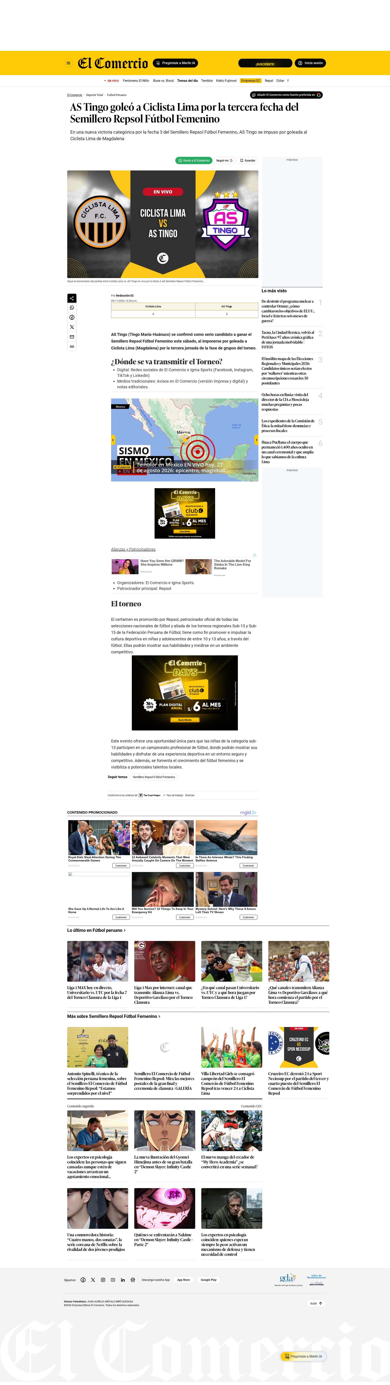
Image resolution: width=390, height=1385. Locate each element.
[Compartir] (71, 298)
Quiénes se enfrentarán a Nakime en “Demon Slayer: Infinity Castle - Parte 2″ (163, 1239)
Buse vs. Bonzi (163, 81)
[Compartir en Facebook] (71, 317)
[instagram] (103, 1279)
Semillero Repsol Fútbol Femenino (154, 777)
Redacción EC (125, 295)
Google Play (209, 1279)
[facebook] (83, 1279)
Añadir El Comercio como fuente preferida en (286, 94)
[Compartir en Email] (71, 337)
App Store (183, 1279)
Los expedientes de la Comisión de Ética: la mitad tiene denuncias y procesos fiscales (288, 425)
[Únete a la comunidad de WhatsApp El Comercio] (193, 160)
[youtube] (112, 1279)
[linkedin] (122, 1279)
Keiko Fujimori (226, 81)
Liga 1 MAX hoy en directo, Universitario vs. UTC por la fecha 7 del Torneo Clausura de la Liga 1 (97, 992)
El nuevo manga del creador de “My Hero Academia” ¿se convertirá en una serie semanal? (229, 1162)
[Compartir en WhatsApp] (71, 307)
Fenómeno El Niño (136, 81)
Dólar (280, 81)
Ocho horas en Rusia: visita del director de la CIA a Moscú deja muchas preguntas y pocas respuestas (285, 401)
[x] (93, 1279)
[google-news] (132, 1279)
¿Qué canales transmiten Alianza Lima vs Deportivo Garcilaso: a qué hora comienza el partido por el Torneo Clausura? (298, 994)
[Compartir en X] (71, 327)
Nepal (269, 81)
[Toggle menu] (68, 63)
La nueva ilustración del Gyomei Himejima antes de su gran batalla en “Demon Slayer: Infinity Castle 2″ (163, 1164)
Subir (313, 1303)
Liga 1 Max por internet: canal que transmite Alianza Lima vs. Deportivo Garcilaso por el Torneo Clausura (163, 994)
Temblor (207, 81)
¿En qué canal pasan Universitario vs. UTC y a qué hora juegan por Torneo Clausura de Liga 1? (230, 992)
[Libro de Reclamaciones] (316, 1279)
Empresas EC (250, 81)
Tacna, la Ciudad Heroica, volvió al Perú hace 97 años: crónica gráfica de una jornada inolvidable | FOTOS (288, 339)
